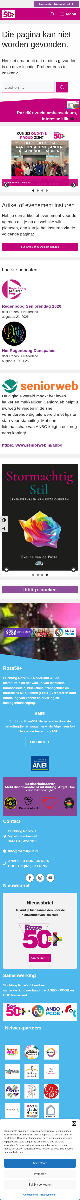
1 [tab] (33, 190)
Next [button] (73, 185)
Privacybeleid (47, 1194)
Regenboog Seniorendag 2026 (31, 306)
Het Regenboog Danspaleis (29, 350)
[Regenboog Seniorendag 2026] (14, 290)
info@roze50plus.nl (23, 851)
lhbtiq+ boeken (40, 589)
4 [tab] (47, 190)
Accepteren (40, 1163)
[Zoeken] (62, 87)
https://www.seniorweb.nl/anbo (32, 445)
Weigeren (40, 1173)
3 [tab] (42, 190)
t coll (22, 182)
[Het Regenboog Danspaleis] (14, 335)
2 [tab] (38, 190)
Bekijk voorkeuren (40, 1184)
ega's (28, 182)
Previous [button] (7, 185)
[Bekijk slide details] (40, 159)
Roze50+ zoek (11, 182)
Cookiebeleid (30, 1194)
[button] (74, 1123)
